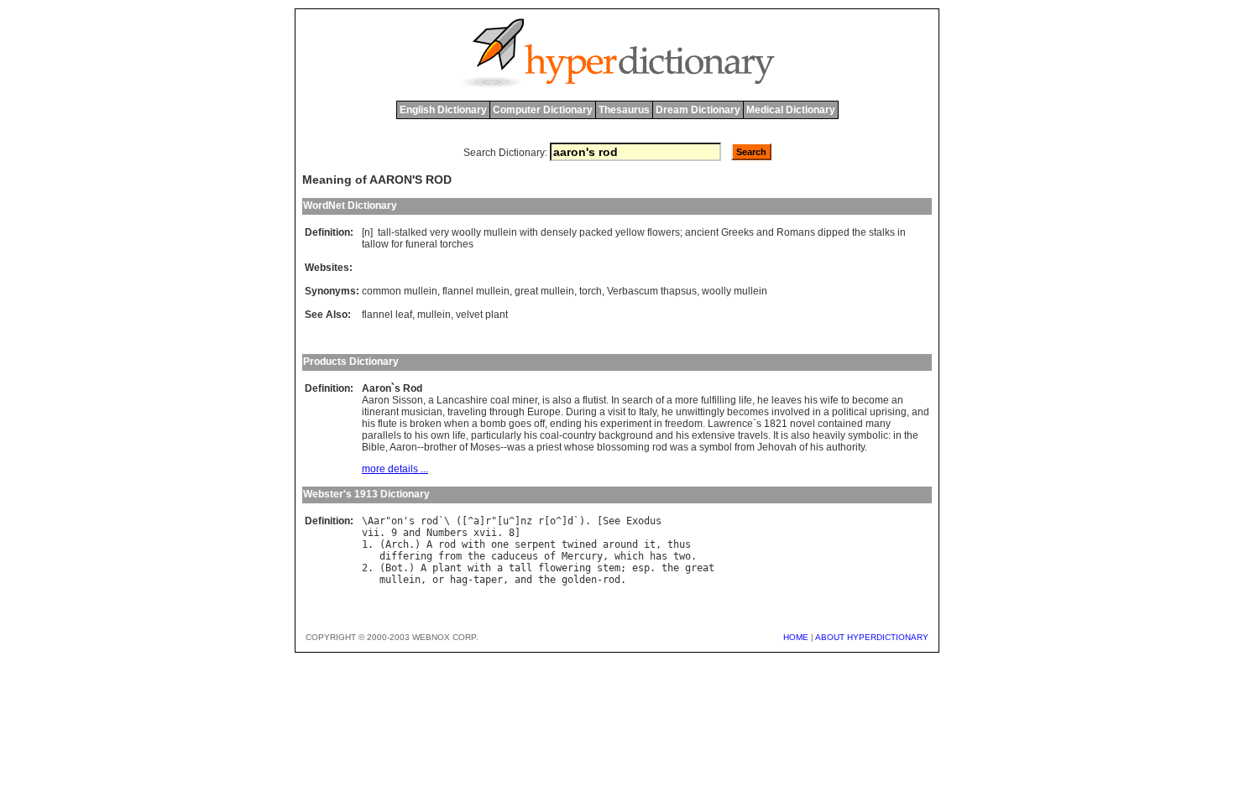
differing (405, 556)
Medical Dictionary (790, 110)
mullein (500, 232)
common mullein (399, 291)
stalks (882, 232)
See (611, 521)
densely (559, 232)
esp (641, 568)
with (529, 232)
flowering (564, 568)
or (438, 580)
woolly (466, 232)
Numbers (447, 533)
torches (456, 244)
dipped (834, 232)
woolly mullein (734, 291)
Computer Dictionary (543, 110)
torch (590, 291)
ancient (702, 232)
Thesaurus (624, 110)
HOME (795, 637)
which (629, 556)
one (500, 544)
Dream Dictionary (698, 110)
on (397, 521)
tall (384, 232)
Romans (795, 232)
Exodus (643, 521)
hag (459, 580)
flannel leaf (387, 314)
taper (488, 580)
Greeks (737, 232)
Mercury (582, 556)
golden (579, 580)
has (658, 556)
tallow (375, 244)
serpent (535, 544)
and (765, 232)
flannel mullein (476, 291)
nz (526, 521)
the (859, 232)
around (620, 544)
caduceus (514, 556)
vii (370, 533)
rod (429, 521)
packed (596, 232)
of (550, 556)
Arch (397, 544)
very (439, 232)
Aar (376, 521)
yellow (630, 232)
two (682, 556)
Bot (394, 568)
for (397, 244)
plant (447, 568)
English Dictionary (443, 110)
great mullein (544, 291)
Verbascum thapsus (652, 291)
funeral (421, 244)
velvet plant (482, 314)
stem (608, 568)
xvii (485, 533)
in (901, 232)
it (650, 544)
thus (679, 544)
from (450, 556)
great (699, 568)
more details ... (395, 469)
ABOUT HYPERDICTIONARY (871, 637)
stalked (411, 232)
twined (579, 544)
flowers (663, 232)
